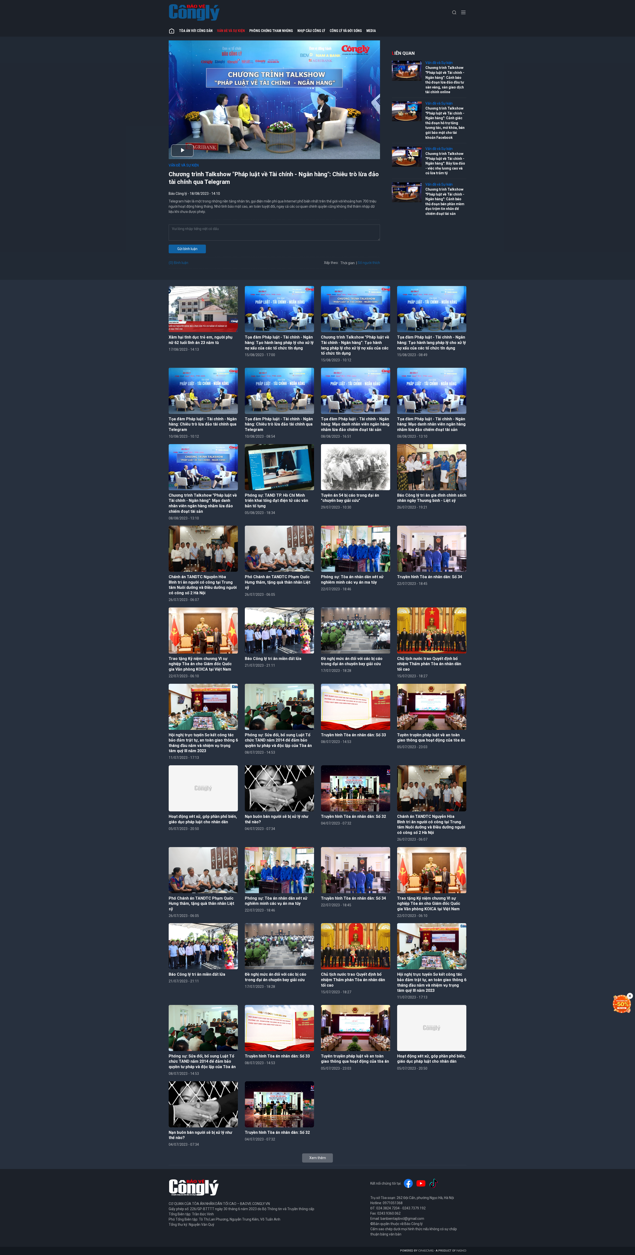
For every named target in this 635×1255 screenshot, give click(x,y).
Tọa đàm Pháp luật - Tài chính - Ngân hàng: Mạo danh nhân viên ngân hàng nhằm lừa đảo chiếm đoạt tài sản (355, 424)
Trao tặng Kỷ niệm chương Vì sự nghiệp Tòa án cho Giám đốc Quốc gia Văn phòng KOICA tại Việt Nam (200, 664)
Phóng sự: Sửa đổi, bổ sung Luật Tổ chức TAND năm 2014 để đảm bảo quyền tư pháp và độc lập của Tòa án (278, 740)
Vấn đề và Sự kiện (231, 31)
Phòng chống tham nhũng (271, 31)
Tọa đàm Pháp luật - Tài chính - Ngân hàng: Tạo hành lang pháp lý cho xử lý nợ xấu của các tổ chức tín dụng (279, 342)
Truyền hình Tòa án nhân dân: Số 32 (353, 816)
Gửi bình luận (187, 249)
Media (371, 31)
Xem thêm (317, 1158)
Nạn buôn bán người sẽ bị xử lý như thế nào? (276, 819)
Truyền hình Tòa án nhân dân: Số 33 (353, 735)
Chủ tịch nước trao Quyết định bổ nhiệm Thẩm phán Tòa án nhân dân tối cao (429, 664)
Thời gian (347, 263)
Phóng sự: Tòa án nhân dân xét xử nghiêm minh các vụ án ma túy (352, 579)
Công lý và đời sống (346, 31)
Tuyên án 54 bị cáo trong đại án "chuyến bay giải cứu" (350, 498)
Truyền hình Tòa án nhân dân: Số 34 (429, 576)
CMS (426, 1250)
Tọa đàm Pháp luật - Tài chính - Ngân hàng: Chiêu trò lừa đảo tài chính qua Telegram (203, 424)
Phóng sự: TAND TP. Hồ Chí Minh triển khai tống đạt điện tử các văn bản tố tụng (276, 500)
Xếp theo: (331, 263)
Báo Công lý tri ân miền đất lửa (273, 658)
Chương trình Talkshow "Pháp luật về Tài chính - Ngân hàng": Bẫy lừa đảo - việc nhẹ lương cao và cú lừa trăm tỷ (445, 163)
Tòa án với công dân (196, 31)
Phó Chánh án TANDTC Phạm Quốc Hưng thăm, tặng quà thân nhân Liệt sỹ (277, 582)
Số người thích (369, 263)
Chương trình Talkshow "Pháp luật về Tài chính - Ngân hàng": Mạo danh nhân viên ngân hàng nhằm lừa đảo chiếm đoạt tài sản (203, 503)
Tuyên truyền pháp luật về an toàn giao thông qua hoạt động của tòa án (431, 738)
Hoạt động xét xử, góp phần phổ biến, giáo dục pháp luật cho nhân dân (203, 819)
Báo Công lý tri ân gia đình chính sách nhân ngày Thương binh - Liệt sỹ (431, 498)
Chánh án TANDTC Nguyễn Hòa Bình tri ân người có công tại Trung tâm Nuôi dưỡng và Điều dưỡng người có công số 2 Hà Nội (203, 584)
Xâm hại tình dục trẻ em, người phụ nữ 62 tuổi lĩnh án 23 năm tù (200, 340)
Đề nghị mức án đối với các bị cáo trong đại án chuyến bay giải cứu (351, 661)
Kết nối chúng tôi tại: (385, 1183)
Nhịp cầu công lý (311, 31)
